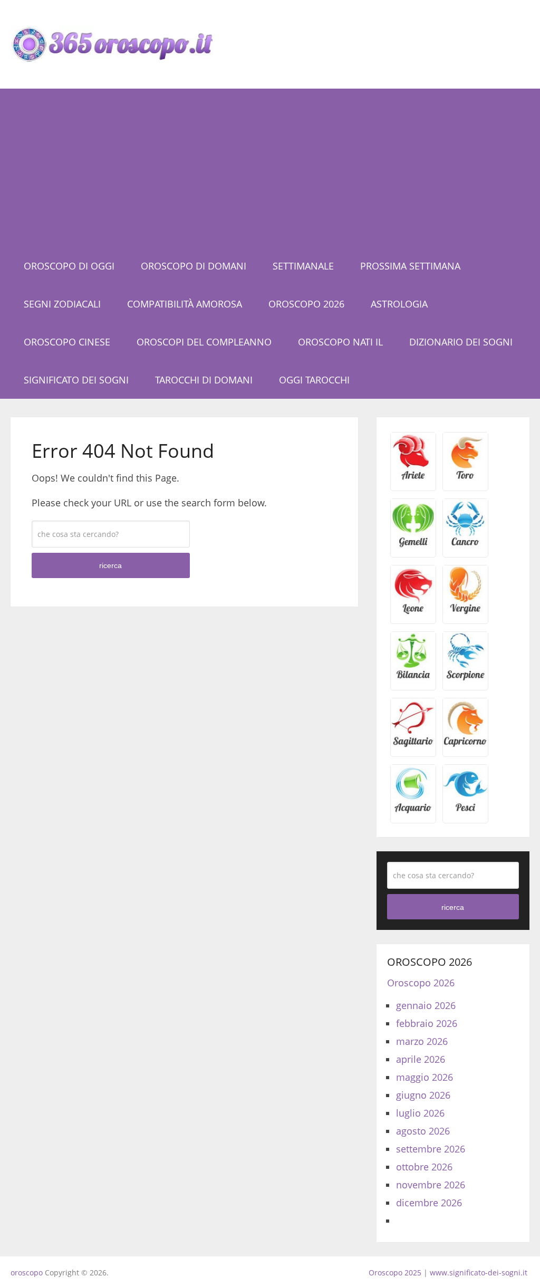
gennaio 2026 (426, 1005)
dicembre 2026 (429, 1202)
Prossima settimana (410, 266)
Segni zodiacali (62, 303)
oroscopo (27, 1272)
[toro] (465, 478)
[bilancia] (413, 677)
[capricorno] (465, 744)
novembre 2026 (430, 1184)
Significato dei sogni (76, 379)
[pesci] (465, 810)
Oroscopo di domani (193, 266)
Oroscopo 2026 (306, 303)
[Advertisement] (270, 168)
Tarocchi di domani (204, 379)
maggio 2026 (424, 1077)
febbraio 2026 (426, 1023)
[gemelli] (413, 545)
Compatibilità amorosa (184, 303)
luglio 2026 (420, 1113)
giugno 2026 (423, 1095)
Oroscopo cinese (67, 341)
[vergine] (465, 611)
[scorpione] (465, 677)
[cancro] (465, 545)
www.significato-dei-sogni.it (478, 1272)
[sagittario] (413, 744)
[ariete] (413, 478)
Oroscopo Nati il (340, 341)
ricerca (110, 565)
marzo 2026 (422, 1041)
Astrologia (399, 303)
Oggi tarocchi (314, 379)
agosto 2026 (423, 1131)
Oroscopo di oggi (69, 266)
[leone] (413, 611)
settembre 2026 (430, 1148)
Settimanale (303, 266)
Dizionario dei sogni (461, 341)
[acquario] (413, 810)
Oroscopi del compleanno (204, 341)
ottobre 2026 (424, 1166)
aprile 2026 (420, 1059)
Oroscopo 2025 (395, 1272)
